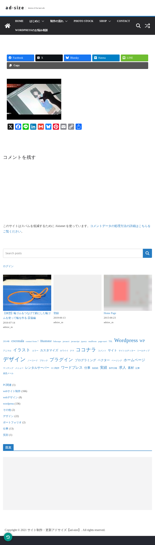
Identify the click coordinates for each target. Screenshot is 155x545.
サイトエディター (127, 351)
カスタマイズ (49, 350)
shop (103, 21)
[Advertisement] (77, 483)
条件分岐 (113, 368)
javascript (75, 341)
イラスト (21, 350)
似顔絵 (95, 368)
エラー (35, 351)
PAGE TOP (147, 525)
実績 (103, 368)
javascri (66, 341)
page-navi (102, 341)
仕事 (87, 367)
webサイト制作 (12, 391)
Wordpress (126, 340)
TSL (110, 341)
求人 (122, 368)
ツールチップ (143, 351)
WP (142, 341)
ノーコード (32, 360)
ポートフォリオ (12, 422)
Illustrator (46, 341)
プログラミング (85, 360)
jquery (84, 341)
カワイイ (64, 351)
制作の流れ (57, 21)
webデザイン (10, 397)
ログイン (8, 266)
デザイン (14, 359)
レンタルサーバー (37, 367)
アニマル (7, 351)
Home (19, 21)
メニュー (19, 368)
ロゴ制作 (55, 368)
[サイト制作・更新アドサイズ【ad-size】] (7, 25)
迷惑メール (8, 373)
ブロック (44, 360)
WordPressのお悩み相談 (31, 30)
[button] (42, 21)
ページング (117, 360)
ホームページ (134, 360)
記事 (138, 368)
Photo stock (83, 21)
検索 (147, 253)
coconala (17, 341)
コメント (102, 351)
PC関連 (7, 385)
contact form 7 (32, 341)
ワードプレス (72, 368)
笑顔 (5, 435)
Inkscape (57, 341)
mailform (92, 341)
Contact (123, 21)
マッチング (8, 368)
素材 (131, 367)
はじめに (34, 21)
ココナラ (86, 349)
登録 (56, 313)
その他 (7, 410)
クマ (72, 351)
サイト (112, 350)
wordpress (8, 403)
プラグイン (61, 359)
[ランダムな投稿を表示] (147, 25)
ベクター (104, 360)
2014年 (6, 341)
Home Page (110, 313)
